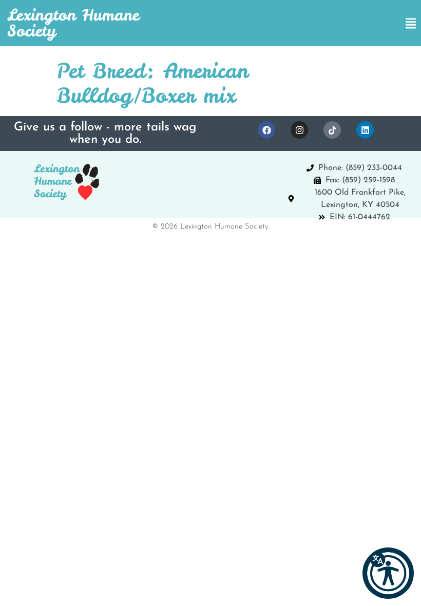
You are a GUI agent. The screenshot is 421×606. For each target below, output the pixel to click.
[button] (388, 573)
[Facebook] (266, 130)
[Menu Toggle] (411, 23)
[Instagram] (299, 130)
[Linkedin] (365, 130)
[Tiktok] (332, 130)
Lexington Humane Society (73, 23)
